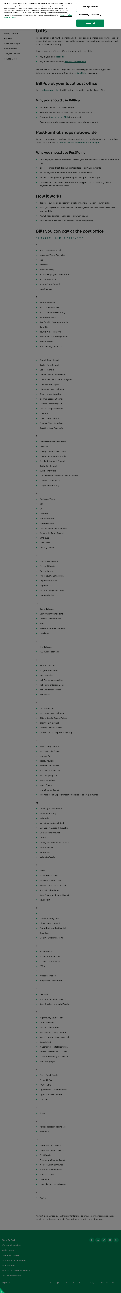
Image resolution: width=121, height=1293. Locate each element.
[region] (60, 14)
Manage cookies (90, 6)
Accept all (90, 23)
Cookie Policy (10, 17)
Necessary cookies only (90, 15)
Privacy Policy (66, 15)
